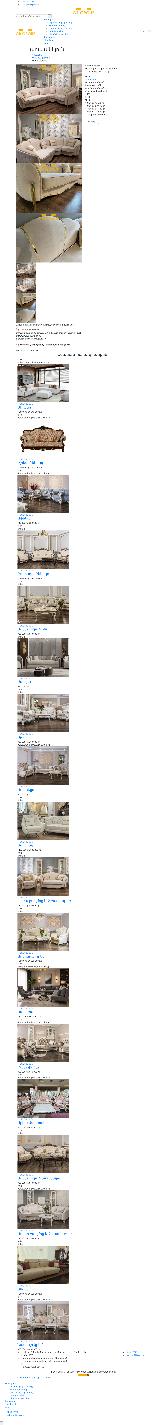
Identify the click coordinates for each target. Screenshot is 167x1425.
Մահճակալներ (56, 31)
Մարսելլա (26, 790)
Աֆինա (24, 518)
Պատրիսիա (28, 1067)
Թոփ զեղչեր (50, 37)
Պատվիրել (90, 79)
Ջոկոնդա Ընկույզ (33, 574)
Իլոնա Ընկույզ (30, 463)
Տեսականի (49, 19)
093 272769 (28, 1)
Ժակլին (24, 682)
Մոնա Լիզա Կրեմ (32, 629)
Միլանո (24, 407)
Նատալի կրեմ (30, 1345)
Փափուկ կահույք (57, 25)
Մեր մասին (49, 40)
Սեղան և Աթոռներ (58, 34)
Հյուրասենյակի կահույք (61, 28)
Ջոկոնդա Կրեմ (31, 956)
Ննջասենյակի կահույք (60, 22)
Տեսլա (23, 1289)
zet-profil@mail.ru (31, 4)
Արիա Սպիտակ (31, 1123)
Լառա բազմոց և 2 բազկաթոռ (44, 901)
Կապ (46, 43)
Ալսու (22, 737)
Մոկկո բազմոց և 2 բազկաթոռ (44, 1234)
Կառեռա (25, 1012)
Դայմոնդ (25, 845)
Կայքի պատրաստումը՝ (28, 1377)
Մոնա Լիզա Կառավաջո (38, 1178)
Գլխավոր (37, 55)
